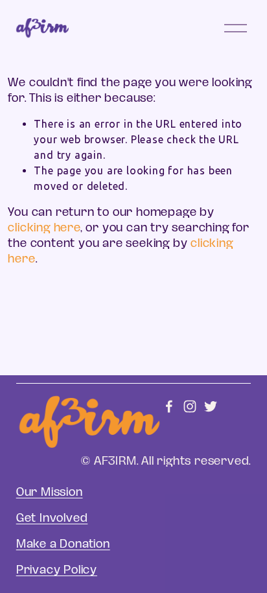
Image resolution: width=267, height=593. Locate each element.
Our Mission (49, 492)
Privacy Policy (56, 569)
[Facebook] (169, 406)
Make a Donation (63, 544)
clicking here (44, 227)
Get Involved (52, 518)
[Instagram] (189, 406)
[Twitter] (210, 406)
